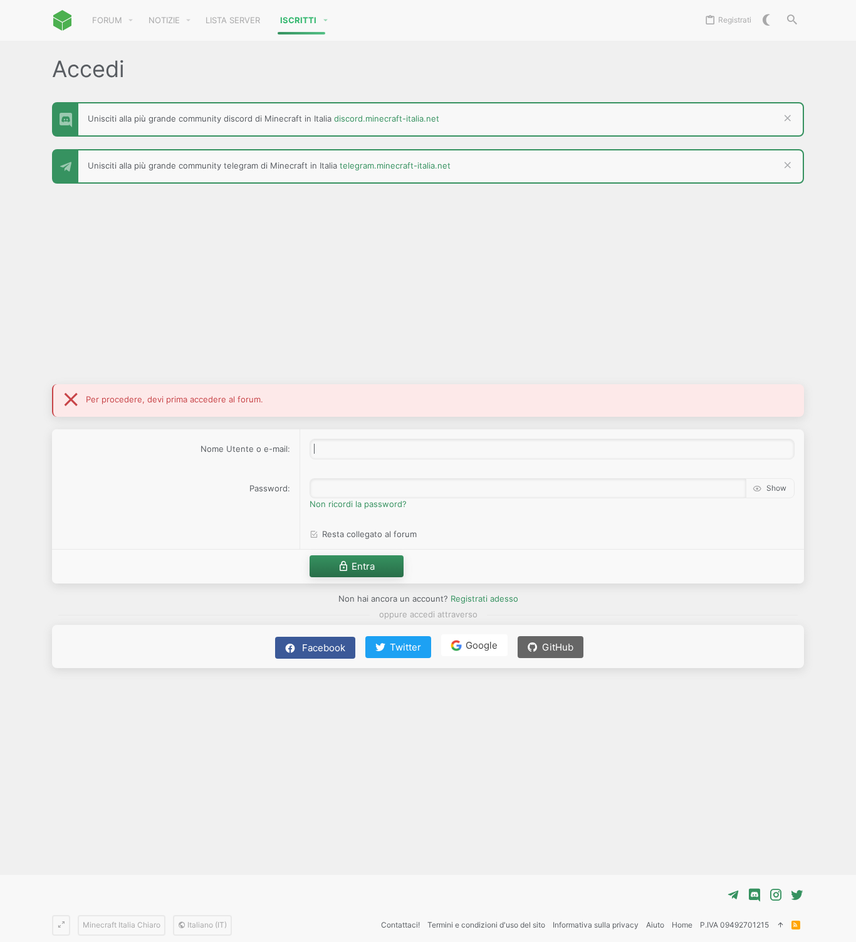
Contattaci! (400, 924)
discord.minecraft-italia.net (386, 118)
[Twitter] (797, 895)
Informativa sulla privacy (596, 924)
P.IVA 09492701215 (734, 924)
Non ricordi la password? (358, 504)
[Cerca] (792, 20)
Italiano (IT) (206, 924)
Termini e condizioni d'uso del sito (486, 924)
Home (682, 924)
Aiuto (655, 924)
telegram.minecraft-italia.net (395, 165)
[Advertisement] (428, 290)
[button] (130, 20)
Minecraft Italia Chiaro (121, 924)
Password (268, 488)
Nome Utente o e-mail (244, 449)
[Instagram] (776, 895)
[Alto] (780, 925)
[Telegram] (733, 895)
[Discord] (754, 895)
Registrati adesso (484, 599)
